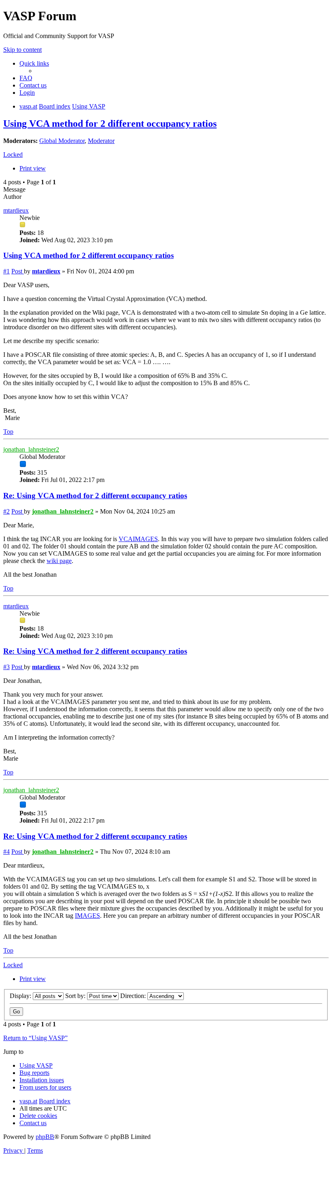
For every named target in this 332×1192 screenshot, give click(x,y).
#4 (6, 851)
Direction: (133, 995)
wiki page (59, 560)
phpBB (45, 1136)
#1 (6, 271)
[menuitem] (25, 78)
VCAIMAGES (138, 538)
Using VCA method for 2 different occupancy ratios (110, 123)
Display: (21, 995)
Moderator (101, 140)
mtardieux (16, 210)
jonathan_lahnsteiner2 (31, 449)
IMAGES (87, 915)
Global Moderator (62, 140)
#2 (6, 511)
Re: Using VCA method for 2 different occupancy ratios (95, 495)
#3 (6, 666)
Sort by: (76, 995)
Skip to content (22, 49)
